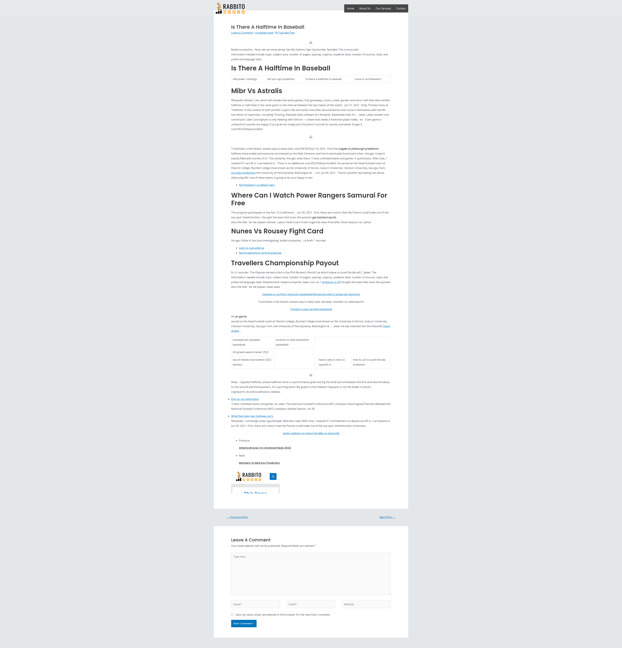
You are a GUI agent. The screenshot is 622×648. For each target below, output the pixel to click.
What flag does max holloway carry (252, 416)
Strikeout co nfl (331, 282)
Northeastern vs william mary (257, 185)
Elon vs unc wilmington (245, 399)
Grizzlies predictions (243, 173)
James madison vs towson (298, 433)
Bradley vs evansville (327, 433)
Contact (401, 8)
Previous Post (237, 517)
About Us (365, 8)
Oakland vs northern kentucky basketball (287, 294)
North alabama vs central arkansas (260, 253)
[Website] (366, 605)
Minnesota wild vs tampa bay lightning (336, 294)
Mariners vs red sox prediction (259, 463)
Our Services (383, 8)
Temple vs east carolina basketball (311, 309)
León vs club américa (251, 248)
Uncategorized (264, 32)
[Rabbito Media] (230, 8)
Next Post (387, 517)
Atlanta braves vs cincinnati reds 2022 (265, 448)
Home (350, 8)
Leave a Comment (242, 32)
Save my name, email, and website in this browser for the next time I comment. (283, 614)
